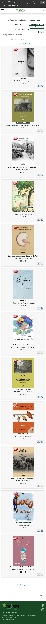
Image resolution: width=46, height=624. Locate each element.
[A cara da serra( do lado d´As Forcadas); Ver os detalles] (23, 165)
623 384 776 (11, 617)
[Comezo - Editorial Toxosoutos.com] (20, 10)
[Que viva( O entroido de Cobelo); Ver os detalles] (23, 476)
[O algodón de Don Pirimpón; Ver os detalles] (23, 343)
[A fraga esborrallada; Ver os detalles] (23, 387)
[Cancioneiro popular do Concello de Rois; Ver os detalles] (23, 254)
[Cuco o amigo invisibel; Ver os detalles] (23, 521)
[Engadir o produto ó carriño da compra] (38, 87)
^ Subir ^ (42, 595)
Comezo (3, 14)
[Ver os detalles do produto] (41, 87)
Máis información (13, 5)
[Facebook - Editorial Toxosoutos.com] (43, 607)
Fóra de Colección (20, 14)
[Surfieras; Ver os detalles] (23, 299)
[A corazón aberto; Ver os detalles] (23, 432)
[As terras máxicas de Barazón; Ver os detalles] (23, 210)
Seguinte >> (26, 43)
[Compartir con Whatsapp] (43, 611)
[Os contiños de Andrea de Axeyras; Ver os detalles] (23, 565)
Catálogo (4, 35)
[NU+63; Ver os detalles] (23, 77)
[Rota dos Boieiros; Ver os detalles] (23, 121)
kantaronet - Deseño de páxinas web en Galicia (34, 622)
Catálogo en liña (11, 14)
